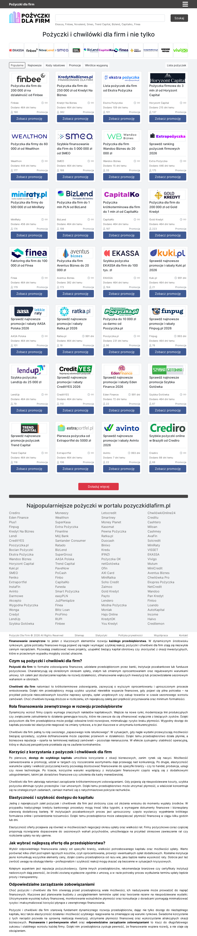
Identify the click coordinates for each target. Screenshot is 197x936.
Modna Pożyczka (114, 605)
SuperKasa (63, 522)
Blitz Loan (62, 610)
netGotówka (110, 564)
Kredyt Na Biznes (21, 531)
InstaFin (14, 587)
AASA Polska (64, 559)
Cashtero (154, 522)
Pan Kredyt (156, 596)
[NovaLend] (46, 50)
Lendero (107, 600)
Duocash (107, 540)
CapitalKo (62, 582)
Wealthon (62, 517)
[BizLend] (91, 50)
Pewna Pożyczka (113, 531)
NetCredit (155, 587)
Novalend (79, 24)
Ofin (104, 568)
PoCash (60, 573)
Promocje (75, 65)
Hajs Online (109, 614)
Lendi (13, 536)
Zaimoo (106, 587)
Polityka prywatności (130, 635)
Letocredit (108, 513)
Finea (137, 24)
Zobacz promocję (29, 118)
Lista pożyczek (176, 65)
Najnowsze (35, 65)
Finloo (152, 600)
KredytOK (108, 619)
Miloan (152, 527)
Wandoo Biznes (20, 559)
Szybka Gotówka (21, 623)
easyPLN (61, 596)
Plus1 (12, 522)
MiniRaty (154, 545)
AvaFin (152, 536)
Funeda (60, 587)
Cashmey (154, 531)
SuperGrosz (63, 554)
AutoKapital (156, 610)
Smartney (108, 517)
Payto (105, 596)
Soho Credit (110, 582)
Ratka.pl (107, 536)
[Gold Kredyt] (135, 50)
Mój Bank (62, 536)
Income (153, 614)
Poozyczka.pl (19, 545)
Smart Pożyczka (67, 591)
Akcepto (15, 600)
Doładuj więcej (98, 486)
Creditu (153, 517)
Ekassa (59, 24)
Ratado (60, 545)
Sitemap (79, 635)
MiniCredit (155, 568)
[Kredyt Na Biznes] (150, 50)
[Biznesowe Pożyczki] (165, 50)
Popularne (17, 65)
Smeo (90, 24)
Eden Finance (18, 517)
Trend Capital (102, 24)
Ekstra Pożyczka (21, 554)
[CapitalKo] (106, 50)
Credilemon (156, 623)
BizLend (61, 550)
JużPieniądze (64, 600)
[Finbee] (31, 50)
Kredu (105, 550)
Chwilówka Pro (158, 577)
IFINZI (105, 554)
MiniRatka (108, 577)
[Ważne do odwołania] (44, 102)
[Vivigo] (180, 50)
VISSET (153, 550)
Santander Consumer (70, 540)
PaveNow (62, 568)
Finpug (14, 527)
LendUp (14, 619)
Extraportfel (18, 582)
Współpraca (161, 635)
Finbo (59, 577)
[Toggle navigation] (185, 4)
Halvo (152, 619)
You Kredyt (109, 623)
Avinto (13, 591)
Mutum (153, 564)
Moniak (106, 610)
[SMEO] (61, 50)
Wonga (14, 610)
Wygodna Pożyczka (23, 605)
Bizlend (116, 24)
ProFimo (61, 614)
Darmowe (16, 596)
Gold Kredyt (110, 591)
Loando (153, 605)
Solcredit (154, 540)
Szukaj (179, 18)
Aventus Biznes (158, 573)
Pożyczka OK (111, 559)
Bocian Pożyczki (21, 550)
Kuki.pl (13, 568)
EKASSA (153, 554)
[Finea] (121, 50)
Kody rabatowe (55, 65)
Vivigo (152, 559)
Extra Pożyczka (66, 527)
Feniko (13, 577)
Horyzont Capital (21, 564)
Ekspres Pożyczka (161, 582)
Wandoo (153, 591)
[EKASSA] (16, 50)
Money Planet (111, 522)
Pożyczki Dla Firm (19, 635)
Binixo (105, 545)
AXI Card (107, 573)
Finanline (61, 531)
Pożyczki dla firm (21, 4)
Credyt (14, 614)
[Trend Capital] (76, 50)
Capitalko (127, 24)
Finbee (69, 24)
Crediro (14, 513)
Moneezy (61, 513)
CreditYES (16, 540)
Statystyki (101, 635)
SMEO (13, 573)
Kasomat (107, 527)
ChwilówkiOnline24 (161, 513)
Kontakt (183, 635)
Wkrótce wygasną (96, 65)
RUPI (58, 619)
